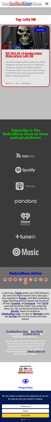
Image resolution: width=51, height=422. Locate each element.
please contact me (36, 351)
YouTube (13, 316)
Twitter (18, 293)
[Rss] (15, 279)
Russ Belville (37, 331)
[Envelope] (10, 279)
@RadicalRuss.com (10, 313)
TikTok (45, 303)
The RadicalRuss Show (17, 331)
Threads (23, 298)
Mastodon (38, 313)
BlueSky (15, 311)
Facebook (15, 303)
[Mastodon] (25, 279)
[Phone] (5, 279)
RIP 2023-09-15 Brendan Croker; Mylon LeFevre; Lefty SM (24, 55)
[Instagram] (45, 279)
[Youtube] (30, 279)
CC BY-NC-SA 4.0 (31, 334)
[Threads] (35, 279)
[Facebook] (40, 279)
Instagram (30, 303)
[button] (47, 3)
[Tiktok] (25, 282)
